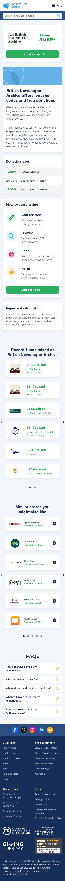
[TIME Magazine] (54, 601)
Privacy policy (42, 799)
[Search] (58, 16)
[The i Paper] (54, 562)
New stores (41, 773)
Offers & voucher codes (47, 753)
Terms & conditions (45, 794)
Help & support (10, 773)
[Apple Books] (54, 620)
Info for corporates (12, 758)
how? (43, 277)
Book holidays (42, 768)
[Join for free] (11, 221)
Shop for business (44, 763)
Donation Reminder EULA (48, 818)
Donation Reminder (12, 811)
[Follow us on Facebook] (15, 731)
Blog (5, 768)
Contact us (8, 779)
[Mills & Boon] (54, 582)
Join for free (30, 290)
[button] (18, 38)
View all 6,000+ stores (46, 748)
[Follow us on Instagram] (32, 731)
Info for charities (11, 753)
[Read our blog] (50, 731)
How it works (9, 748)
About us (7, 763)
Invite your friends (12, 816)
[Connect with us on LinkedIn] (41, 731)
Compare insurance (45, 758)
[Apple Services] (54, 524)
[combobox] (29, 16)
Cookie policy (42, 804)
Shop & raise (30, 54)
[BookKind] (54, 543)
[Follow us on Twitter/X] (24, 731)
